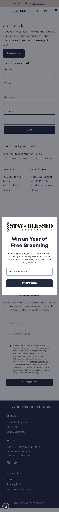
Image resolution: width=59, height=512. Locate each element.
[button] (5, 506)
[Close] (53, 220)
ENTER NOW (29, 283)
